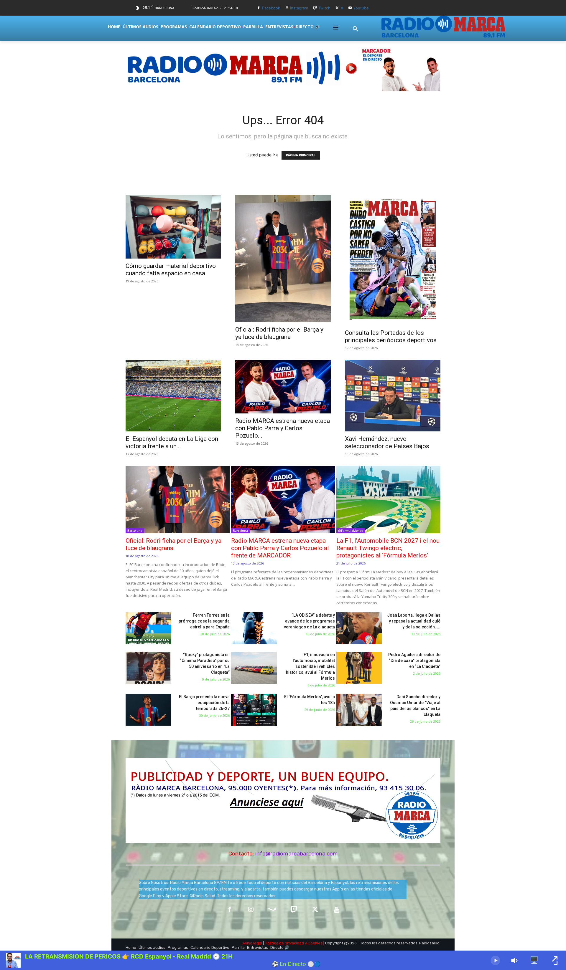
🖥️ (534, 960)
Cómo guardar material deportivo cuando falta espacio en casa (171, 269)
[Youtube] (350, 8)
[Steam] (272, 910)
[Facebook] (258, 8)
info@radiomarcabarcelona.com (296, 853)
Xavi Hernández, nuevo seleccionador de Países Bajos (387, 442)
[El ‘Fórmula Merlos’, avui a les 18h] (254, 710)
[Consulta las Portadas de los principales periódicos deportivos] (392, 260)
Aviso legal (252, 943)
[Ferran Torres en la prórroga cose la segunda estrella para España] (148, 628)
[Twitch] (315, 8)
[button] (355, 29)
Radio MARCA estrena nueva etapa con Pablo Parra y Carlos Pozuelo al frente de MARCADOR (280, 548)
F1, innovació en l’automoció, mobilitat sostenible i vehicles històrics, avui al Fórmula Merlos (310, 666)
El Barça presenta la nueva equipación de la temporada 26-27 (204, 702)
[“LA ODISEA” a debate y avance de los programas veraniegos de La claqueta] (254, 628)
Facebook (271, 8)
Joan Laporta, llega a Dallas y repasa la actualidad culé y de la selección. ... (413, 621)
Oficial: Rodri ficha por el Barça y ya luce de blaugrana (279, 333)
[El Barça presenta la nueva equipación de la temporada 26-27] (148, 710)
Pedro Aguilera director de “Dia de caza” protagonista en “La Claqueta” (414, 660)
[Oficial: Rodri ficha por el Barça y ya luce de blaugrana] (283, 258)
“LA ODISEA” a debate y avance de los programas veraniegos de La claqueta (309, 621)
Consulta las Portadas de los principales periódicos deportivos (391, 336)
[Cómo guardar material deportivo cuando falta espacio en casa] (173, 227)
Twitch (324, 8)
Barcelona (134, 531)
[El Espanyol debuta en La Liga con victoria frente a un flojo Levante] (173, 395)
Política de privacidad (284, 943)
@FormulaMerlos (350, 531)
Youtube (361, 8)
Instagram (299, 8)
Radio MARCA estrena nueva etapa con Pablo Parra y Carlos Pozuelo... (282, 428)
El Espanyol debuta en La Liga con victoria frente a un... (172, 442)
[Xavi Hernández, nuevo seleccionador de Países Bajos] (392, 395)
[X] (337, 8)
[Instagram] (287, 8)
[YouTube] (336, 910)
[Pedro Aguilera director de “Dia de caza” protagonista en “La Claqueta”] (359, 668)
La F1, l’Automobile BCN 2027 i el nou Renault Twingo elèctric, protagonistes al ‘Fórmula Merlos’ (388, 548)
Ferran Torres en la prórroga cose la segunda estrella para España (204, 621)
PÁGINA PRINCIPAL (300, 155)
